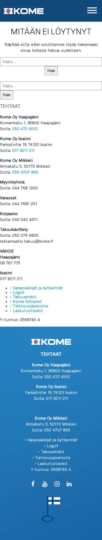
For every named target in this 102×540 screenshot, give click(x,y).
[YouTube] (45, 484)
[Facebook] (32, 484)
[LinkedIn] (69, 484)
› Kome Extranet (26, 301)
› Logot (17, 292)
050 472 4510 (25, 128)
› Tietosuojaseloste (29, 305)
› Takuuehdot (23, 296)
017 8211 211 (23, 150)
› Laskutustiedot (26, 310)
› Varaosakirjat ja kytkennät (36, 287)
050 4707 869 (25, 172)
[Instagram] (57, 484)
